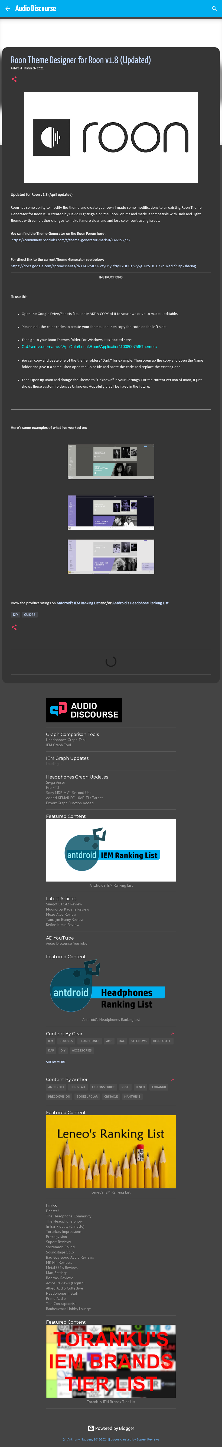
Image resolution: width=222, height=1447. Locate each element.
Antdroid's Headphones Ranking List (111, 1019)
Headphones (90, 1041)
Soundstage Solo (60, 1252)
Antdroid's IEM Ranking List (78, 603)
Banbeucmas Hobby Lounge (68, 1308)
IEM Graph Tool (58, 744)
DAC (122, 1041)
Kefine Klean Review (62, 924)
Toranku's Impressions (63, 1231)
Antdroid (56, 1087)
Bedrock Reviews (60, 1277)
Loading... (54, 763)
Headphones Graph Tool (66, 739)
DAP (51, 1050)
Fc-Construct (103, 1087)
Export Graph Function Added (70, 802)
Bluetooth (162, 1041)
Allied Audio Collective (64, 1288)
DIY (15, 614)
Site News (139, 1041)
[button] (14, 79)
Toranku (159, 1087)
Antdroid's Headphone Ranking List (140, 603)
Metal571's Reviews (62, 1267)
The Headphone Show (64, 1221)
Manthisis (132, 1096)
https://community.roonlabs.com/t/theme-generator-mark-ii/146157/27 (71, 240)
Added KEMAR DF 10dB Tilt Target (74, 797)
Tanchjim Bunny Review (64, 919)
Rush (125, 1087)
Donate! (52, 1210)
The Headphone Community (69, 1216)
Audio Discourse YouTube (66, 943)
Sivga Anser (55, 782)
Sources (66, 1041)
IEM (50, 1041)
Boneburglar (87, 1096)
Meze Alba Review (61, 914)
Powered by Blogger (114, 1428)
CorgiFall (78, 1087)
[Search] (214, 8)
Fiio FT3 (52, 787)
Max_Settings (56, 1272)
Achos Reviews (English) (65, 1283)
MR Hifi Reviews (59, 1262)
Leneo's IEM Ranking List (111, 1192)
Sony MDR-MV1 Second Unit (69, 792)
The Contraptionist (61, 1303)
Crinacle (111, 1096)
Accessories (82, 1050)
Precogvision (59, 1096)
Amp (109, 1041)
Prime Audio (56, 1298)
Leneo (140, 1087)
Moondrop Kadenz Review (67, 909)
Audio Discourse (35, 9)
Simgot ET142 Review (64, 904)
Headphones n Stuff (62, 1293)
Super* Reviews (58, 1241)
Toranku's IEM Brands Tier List (111, 1401)
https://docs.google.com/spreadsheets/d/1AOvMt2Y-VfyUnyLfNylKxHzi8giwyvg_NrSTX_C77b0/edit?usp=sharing (103, 266)
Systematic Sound (60, 1247)
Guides (29, 614)
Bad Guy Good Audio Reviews (70, 1257)
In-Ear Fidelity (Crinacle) (65, 1226)
